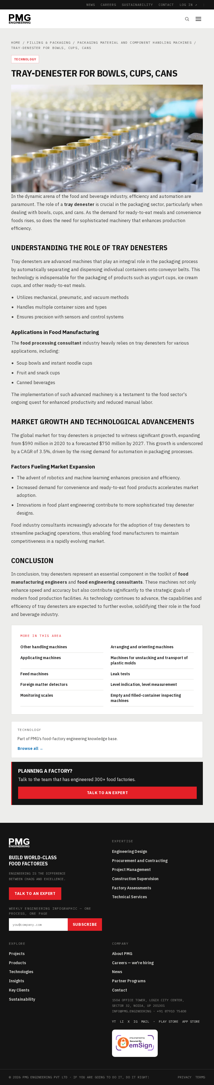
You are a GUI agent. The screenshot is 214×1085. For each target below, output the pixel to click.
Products (17, 962)
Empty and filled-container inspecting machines (146, 698)
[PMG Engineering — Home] (20, 19)
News (117, 971)
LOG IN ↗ (188, 5)
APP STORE (191, 1021)
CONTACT (166, 5)
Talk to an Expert (107, 792)
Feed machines (34, 673)
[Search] (187, 19)
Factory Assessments (131, 887)
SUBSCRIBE (85, 924)
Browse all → (30, 748)
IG (135, 1021)
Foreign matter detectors (43, 684)
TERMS (200, 1077)
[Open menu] (200, 19)
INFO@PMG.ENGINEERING (131, 1011)
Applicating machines (40, 657)
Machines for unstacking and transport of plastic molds (149, 660)
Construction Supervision (135, 878)
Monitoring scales (36, 695)
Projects (17, 953)
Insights (16, 980)
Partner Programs (128, 980)
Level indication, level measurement (144, 684)
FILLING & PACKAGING (48, 42)
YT (114, 1021)
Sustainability (22, 999)
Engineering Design (129, 851)
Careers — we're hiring (133, 962)
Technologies (21, 971)
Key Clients (19, 990)
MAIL (145, 1021)
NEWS (90, 5)
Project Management (131, 869)
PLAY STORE (168, 1021)
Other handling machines (43, 646)
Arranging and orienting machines (142, 646)
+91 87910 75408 (171, 1011)
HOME (15, 42)
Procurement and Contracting (139, 860)
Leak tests (120, 673)
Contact (119, 990)
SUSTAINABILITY (137, 5)
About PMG (122, 953)
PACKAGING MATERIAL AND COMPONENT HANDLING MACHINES (134, 42)
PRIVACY (184, 1077)
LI (122, 1021)
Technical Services (129, 896)
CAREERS (108, 5)
